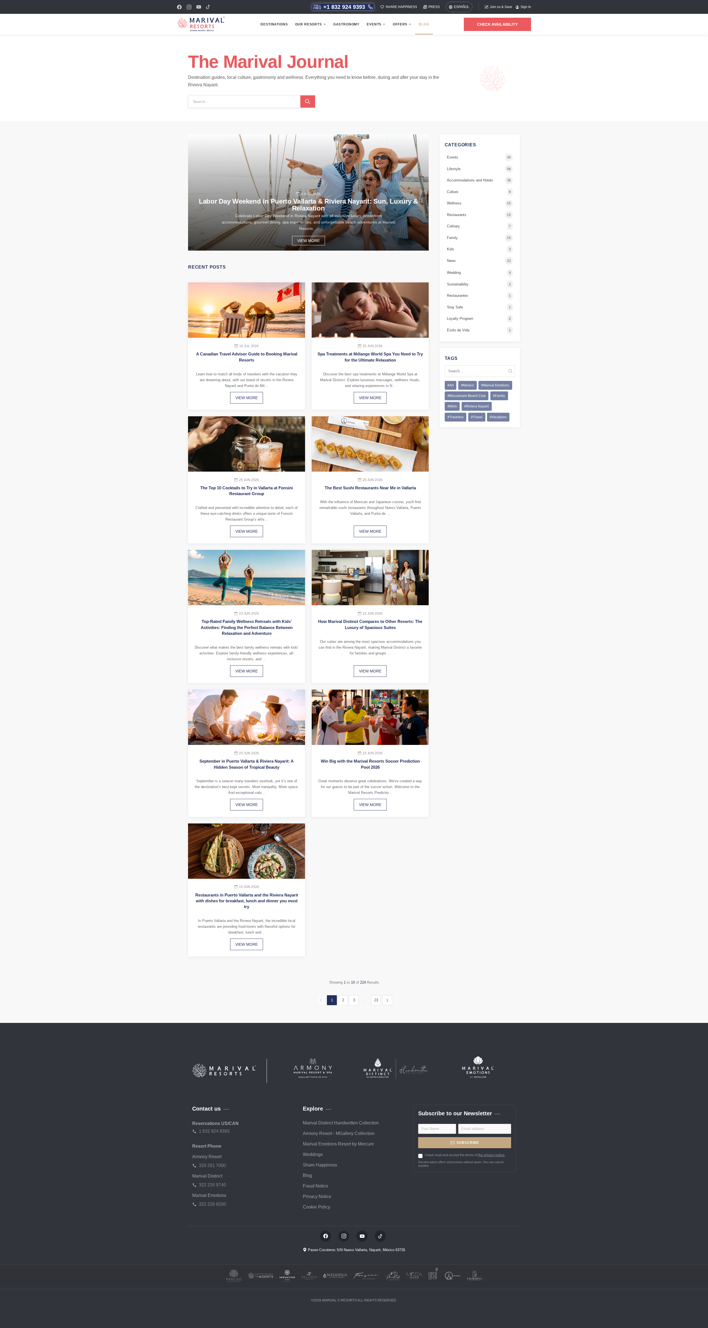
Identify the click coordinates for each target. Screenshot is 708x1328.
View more (308, 240)
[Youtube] (198, 7)
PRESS (434, 7)
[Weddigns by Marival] (335, 1275)
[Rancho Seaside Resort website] (233, 1275)
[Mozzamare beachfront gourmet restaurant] (414, 1275)
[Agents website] (260, 1275)
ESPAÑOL (461, 7)
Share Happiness (320, 1165)
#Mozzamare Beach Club (466, 395)
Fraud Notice (315, 1186)
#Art (450, 385)
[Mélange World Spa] (309, 1275)
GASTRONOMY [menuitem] (346, 24)
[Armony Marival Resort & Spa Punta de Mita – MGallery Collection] (312, 1067)
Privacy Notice (317, 1196)
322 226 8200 (212, 1204)
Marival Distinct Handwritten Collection (341, 1123)
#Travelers (455, 417)
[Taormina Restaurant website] (474, 1275)
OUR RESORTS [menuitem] (308, 24)
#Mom (452, 406)
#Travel (476, 417)
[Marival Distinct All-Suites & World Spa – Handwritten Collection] (395, 1068)
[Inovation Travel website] (287, 1275)
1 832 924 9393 (214, 1131)
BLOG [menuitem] (424, 24)
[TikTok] (208, 7)
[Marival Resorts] (224, 1071)
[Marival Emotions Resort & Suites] (478, 1066)
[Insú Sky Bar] (433, 1275)
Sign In (525, 7)
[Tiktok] (380, 1236)
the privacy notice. (491, 1155)
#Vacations (498, 417)
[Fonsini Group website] (365, 1275)
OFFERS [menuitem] (400, 24)
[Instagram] (189, 7)
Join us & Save (501, 7)
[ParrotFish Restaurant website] (392, 1275)
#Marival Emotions (495, 385)
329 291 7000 (212, 1165)
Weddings (313, 1154)
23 (376, 1000)
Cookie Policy (316, 1207)
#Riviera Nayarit (476, 406)
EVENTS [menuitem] (374, 24)
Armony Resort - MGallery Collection (338, 1133)
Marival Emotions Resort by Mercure (338, 1144)
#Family (499, 395)
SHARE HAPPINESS (401, 7)
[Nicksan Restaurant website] (452, 1275)
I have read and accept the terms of (465, 1155)
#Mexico (467, 385)
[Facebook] (179, 7)
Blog (307, 1175)
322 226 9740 (212, 1185)
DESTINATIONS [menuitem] (274, 24)
